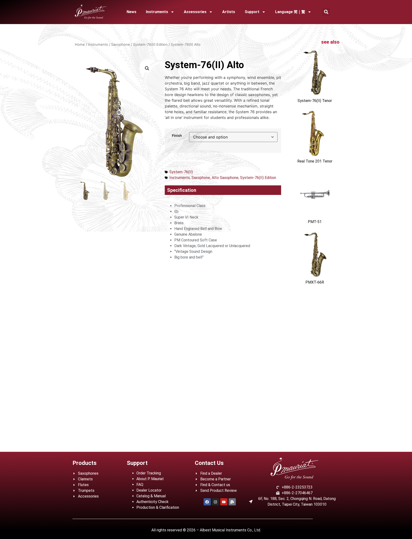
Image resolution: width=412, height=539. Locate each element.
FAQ (139, 484)
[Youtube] (223, 501)
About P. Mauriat (150, 479)
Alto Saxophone (225, 177)
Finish (177, 135)
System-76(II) (181, 172)
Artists (228, 12)
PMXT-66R (314, 282)
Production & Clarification (157, 507)
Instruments (157, 12)
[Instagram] (215, 501)
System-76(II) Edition (150, 44)
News (131, 12)
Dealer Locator (149, 490)
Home (80, 44)
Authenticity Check (152, 501)
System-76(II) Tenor (315, 100)
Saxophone (120, 44)
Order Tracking (148, 473)
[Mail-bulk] (232, 501)
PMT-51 (315, 221)
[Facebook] (207, 501)
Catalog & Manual (151, 496)
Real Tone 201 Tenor (314, 161)
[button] (326, 12)
